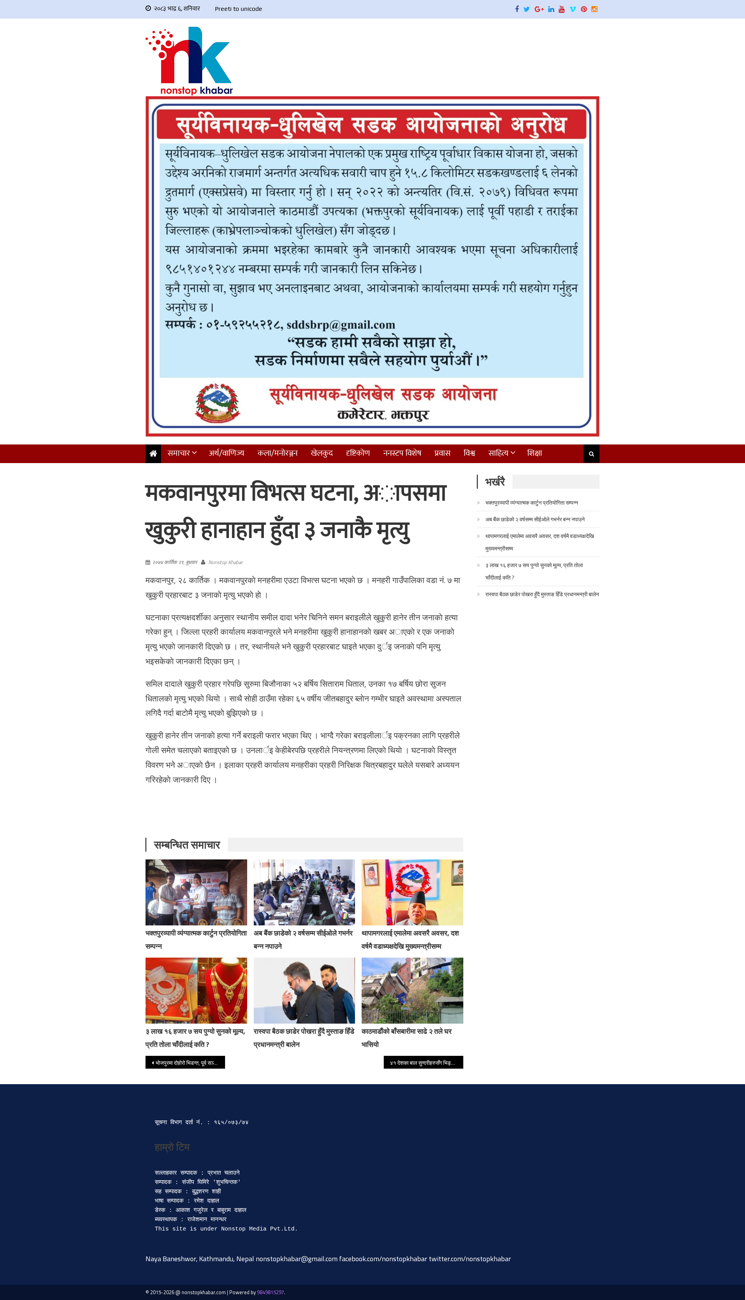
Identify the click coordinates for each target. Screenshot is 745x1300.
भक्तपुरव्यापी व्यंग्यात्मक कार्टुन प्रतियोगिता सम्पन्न (531, 502)
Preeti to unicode (238, 8)
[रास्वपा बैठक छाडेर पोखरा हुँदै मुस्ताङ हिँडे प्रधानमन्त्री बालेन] (304, 991)
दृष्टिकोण (358, 453)
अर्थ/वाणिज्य (226, 453)
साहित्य (499, 453)
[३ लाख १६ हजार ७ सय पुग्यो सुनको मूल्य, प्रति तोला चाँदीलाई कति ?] (196, 991)
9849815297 (270, 1292)
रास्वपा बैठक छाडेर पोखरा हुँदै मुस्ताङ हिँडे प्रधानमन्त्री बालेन (542, 594)
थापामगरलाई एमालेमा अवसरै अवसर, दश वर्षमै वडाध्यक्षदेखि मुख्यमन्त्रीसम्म (539, 542)
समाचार (179, 453)
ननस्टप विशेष (402, 453)
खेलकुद (322, 453)
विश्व (469, 453)
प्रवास (442, 453)
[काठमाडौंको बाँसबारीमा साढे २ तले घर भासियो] (412, 991)
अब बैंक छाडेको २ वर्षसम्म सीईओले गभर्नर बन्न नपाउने (535, 519)
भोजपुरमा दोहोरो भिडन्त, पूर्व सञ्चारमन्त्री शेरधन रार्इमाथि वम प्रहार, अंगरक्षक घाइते (190, 1063)
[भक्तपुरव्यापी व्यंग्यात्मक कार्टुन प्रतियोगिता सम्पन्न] (196, 897)
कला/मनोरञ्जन (278, 453)
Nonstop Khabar (225, 562)
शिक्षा (534, 453)
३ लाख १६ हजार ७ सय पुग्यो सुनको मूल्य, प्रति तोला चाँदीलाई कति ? (534, 571)
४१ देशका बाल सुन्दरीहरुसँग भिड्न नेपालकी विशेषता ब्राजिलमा (426, 1063)
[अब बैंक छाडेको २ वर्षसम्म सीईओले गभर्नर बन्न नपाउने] (304, 892)
